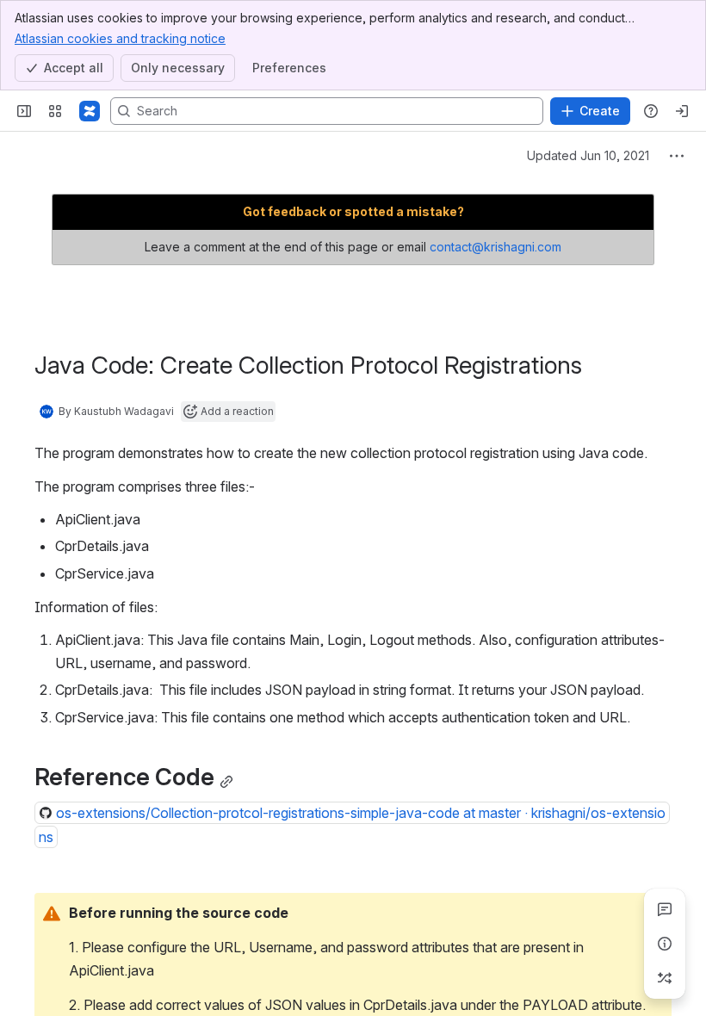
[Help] (651, 111)
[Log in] (682, 111)
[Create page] (664, 978)
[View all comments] (664, 909)
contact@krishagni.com (495, 246)
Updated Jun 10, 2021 (588, 155)
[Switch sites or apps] (55, 111)
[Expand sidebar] (24, 111)
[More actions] (677, 156)
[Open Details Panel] (664, 943)
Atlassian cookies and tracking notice (120, 38)
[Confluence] (89, 111)
